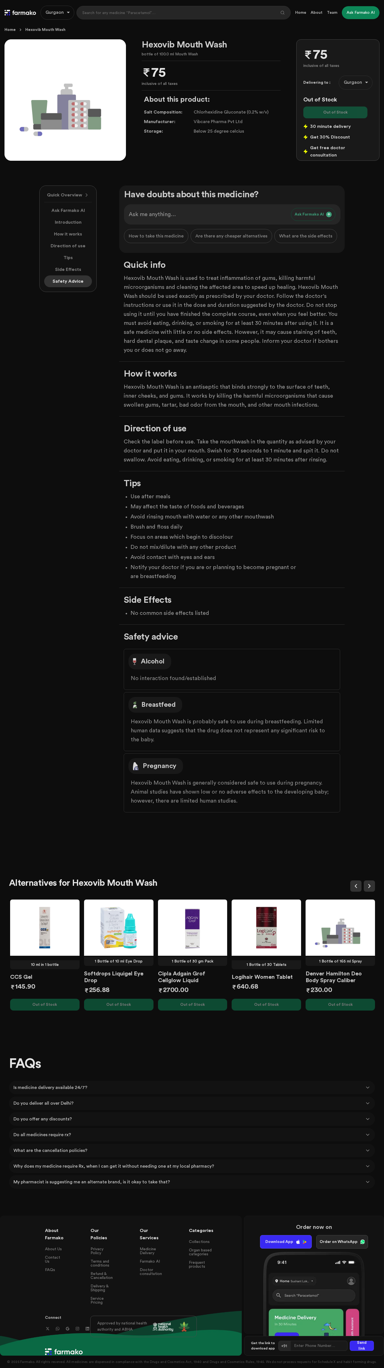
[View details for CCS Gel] (45, 928)
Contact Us (52, 1259)
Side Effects (68, 269)
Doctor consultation (151, 1272)
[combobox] (57, 13)
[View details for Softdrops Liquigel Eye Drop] (118, 928)
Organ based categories (200, 1252)
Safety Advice (68, 281)
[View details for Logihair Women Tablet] (266, 928)
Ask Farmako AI (68, 210)
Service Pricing (97, 1300)
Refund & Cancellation (102, 1276)
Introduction (68, 222)
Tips (68, 257)
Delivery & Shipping (100, 1288)
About (316, 13)
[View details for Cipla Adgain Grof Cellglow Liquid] (192, 928)
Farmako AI (150, 1261)
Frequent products (197, 1265)
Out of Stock (335, 112)
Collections (199, 1242)
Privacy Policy (97, 1251)
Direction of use (68, 246)
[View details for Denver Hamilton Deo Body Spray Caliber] (340, 928)
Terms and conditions (100, 1263)
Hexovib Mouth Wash (45, 30)
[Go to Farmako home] (20, 12)
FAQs (50, 1270)
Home (300, 13)
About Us (53, 1249)
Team (332, 13)
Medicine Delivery (148, 1251)
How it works (68, 234)
